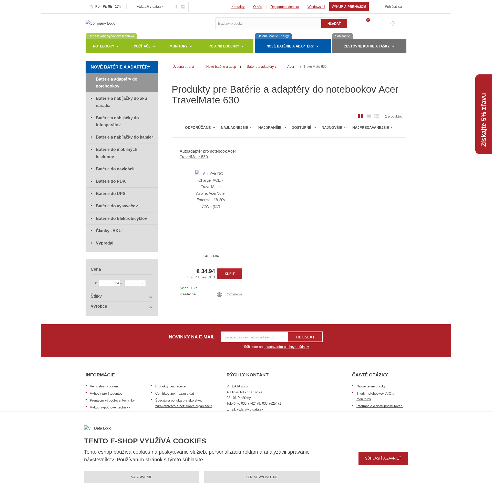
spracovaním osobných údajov (286, 347)
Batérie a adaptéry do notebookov (116, 82)
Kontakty (238, 7)
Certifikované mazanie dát (174, 393)
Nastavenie (141, 477)
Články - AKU (109, 231)
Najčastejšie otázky (371, 386)
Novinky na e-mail (192, 336)
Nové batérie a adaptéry (120, 67)
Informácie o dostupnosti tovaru (379, 406)
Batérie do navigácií (115, 169)
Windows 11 (316, 7)
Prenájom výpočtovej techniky (112, 400)
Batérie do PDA (111, 181)
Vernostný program (104, 386)
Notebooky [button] (103, 46)
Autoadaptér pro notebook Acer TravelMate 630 (208, 154)
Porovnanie (233, 294)
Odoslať (305, 337)
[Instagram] (183, 7)
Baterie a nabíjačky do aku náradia (121, 102)
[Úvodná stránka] (100, 23)
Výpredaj (104, 243)
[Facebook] (176, 6)
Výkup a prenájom (349, 7)
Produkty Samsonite (170, 386)
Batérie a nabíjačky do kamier (124, 137)
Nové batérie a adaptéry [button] (290, 46)
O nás (257, 7)
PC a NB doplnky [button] (224, 46)
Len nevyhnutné (262, 477)
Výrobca (99, 306)
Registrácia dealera (285, 7)
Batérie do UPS (111, 193)
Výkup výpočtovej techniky (110, 407)
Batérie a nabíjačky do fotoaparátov (117, 121)
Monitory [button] (179, 46)
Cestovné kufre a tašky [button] (367, 46)
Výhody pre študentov (106, 393)
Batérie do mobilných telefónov (116, 153)
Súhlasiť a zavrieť (383, 458)
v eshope (188, 294)
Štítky (96, 296)
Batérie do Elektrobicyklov (121, 218)
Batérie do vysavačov (117, 206)
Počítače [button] (142, 46)
